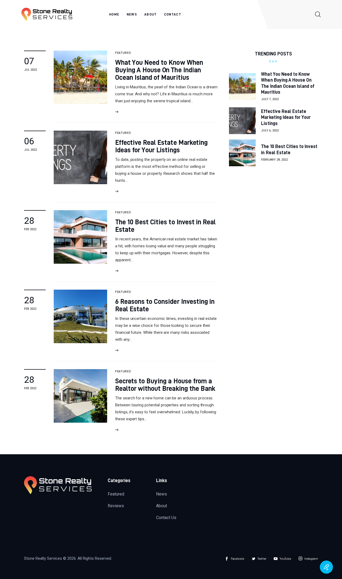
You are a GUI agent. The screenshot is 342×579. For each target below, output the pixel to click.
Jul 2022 (30, 69)
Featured (116, 494)
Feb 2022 (30, 229)
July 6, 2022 (270, 130)
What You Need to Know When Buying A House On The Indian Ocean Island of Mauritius (159, 70)
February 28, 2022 (274, 159)
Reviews (116, 505)
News (161, 494)
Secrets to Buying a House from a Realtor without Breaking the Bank (165, 384)
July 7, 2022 (270, 99)
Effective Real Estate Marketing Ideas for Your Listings (161, 146)
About (161, 505)
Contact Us (166, 517)
